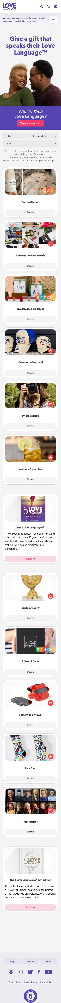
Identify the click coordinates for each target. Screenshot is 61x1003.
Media (30, 961)
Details (30, 212)
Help (12, 961)
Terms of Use (15, 982)
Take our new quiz (30, 123)
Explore (30, 558)
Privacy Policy (30, 982)
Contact (49, 961)
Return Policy (46, 982)
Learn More (31, 21)
